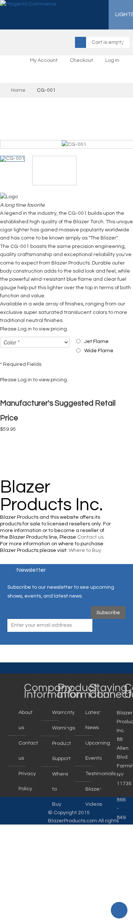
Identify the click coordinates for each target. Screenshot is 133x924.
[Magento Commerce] (28, 4)
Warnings (63, 728)
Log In (112, 60)
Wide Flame (98, 350)
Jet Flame (96, 341)
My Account (44, 60)
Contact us (90, 537)
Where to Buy (85, 550)
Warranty (63, 712)
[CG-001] (74, 144)
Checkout (81, 60)
